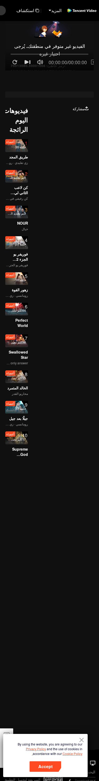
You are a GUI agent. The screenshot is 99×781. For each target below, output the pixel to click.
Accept (45, 766)
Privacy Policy (36, 749)
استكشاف (25, 10)
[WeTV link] (81, 10)
